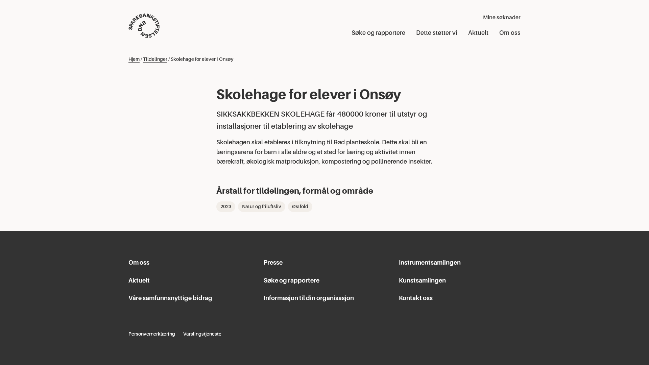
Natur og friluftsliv (261, 206)
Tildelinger (155, 59)
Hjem (134, 59)
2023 (225, 206)
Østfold (300, 206)
